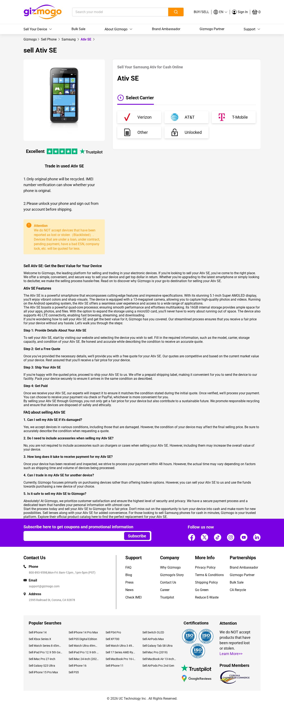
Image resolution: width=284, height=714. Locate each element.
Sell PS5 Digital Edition (83, 639)
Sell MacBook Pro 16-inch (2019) (121, 659)
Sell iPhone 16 (77, 665)
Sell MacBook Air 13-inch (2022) (159, 659)
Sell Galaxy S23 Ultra (42, 665)
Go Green (202, 590)
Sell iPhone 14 (38, 632)
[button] (221, 12)
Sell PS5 (74, 672)
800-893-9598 (38, 572)
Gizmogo (30, 39)
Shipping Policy (206, 582)
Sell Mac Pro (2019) (155, 652)
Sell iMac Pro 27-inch (42, 659)
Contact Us (168, 582)
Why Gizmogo (170, 567)
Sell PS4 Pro (113, 632)
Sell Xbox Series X (40, 639)
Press (129, 582)
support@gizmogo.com (44, 586)
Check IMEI (133, 597)
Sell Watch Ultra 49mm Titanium (84, 645)
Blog (128, 575)
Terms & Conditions (209, 575)
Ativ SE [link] (86, 39)
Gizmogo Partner (212, 29)
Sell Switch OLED (153, 632)
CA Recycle (238, 590)
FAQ (128, 567)
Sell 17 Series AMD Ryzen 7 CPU (121, 652)
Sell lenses (50, 513)
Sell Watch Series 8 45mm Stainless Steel (45, 645)
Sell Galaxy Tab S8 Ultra (157, 645)
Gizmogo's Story (172, 575)
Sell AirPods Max (153, 639)
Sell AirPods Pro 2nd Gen (158, 665)
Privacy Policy (205, 567)
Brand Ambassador (166, 29)
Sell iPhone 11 (114, 665)
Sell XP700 (112, 639)
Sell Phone (49, 39)
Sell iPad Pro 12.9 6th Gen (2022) (84, 652)
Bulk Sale (78, 29)
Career (164, 590)
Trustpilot (167, 597)
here (94, 517)
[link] (30, 39)
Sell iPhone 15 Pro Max (43, 672)
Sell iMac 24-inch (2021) (84, 659)
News (129, 590)
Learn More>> (231, 653)
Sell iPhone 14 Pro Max (83, 632)
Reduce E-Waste (207, 597)
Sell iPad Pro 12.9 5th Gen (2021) (45, 652)
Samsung (69, 39)
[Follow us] (191, 537)
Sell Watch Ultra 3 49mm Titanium (121, 645)
